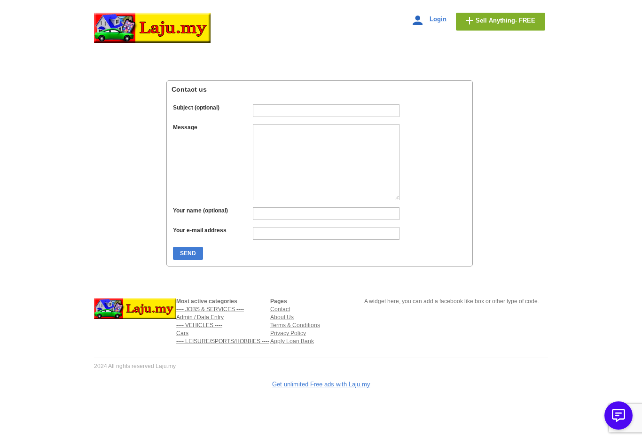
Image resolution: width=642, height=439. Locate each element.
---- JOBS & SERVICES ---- (210, 309)
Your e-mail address (200, 230)
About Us (282, 317)
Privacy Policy (288, 333)
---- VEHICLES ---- (199, 325)
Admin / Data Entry (200, 317)
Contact (280, 309)
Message (185, 127)
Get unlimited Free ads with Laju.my (321, 384)
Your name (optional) (200, 210)
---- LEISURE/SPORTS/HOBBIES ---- (222, 341)
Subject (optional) (196, 107)
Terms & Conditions (295, 325)
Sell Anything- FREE (505, 20)
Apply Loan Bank (292, 341)
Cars (182, 333)
